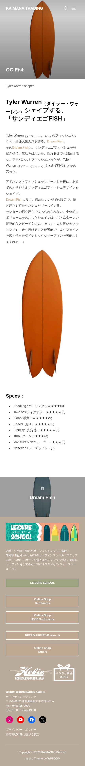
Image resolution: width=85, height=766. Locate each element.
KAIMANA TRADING (24, 8)
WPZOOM (53, 758)
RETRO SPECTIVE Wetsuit (42, 635)
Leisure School (42, 582)
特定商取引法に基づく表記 (22, 734)
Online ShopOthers (42, 649)
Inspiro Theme (34, 758)
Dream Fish (55, 141)
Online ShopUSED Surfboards (42, 617)
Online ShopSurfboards (42, 601)
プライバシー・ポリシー (21, 729)
